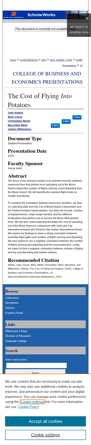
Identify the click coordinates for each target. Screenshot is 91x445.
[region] (45, 409)
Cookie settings (32, 402)
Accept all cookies (45, 421)
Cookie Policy (28, 407)
